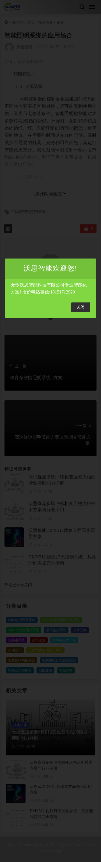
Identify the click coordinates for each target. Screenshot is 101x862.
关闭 (81, 307)
